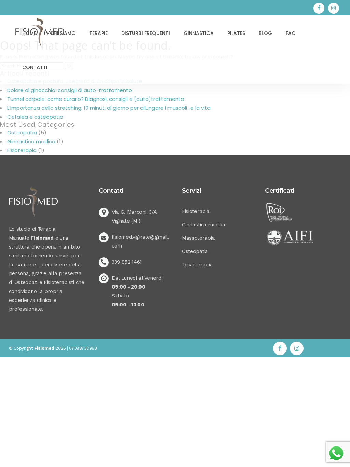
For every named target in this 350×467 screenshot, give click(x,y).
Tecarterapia (197, 265)
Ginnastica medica (31, 141)
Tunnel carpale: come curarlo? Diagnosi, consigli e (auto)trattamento (95, 99)
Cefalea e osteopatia (35, 116)
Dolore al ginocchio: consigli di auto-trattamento (69, 90)
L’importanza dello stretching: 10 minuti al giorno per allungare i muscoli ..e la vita (109, 107)
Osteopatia (22, 132)
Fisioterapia (22, 150)
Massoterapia (198, 238)
